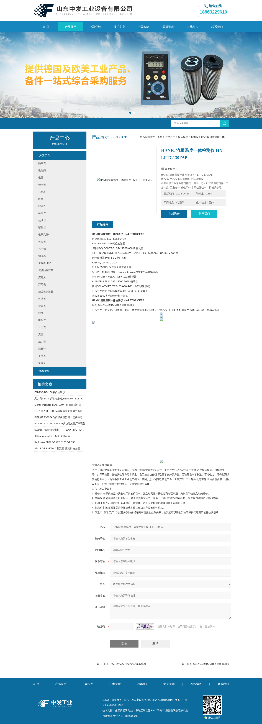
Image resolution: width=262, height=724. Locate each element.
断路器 (42, 227)
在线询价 (174, 213)
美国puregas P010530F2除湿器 (52, 436)
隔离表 (42, 163)
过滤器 (42, 298)
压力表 (42, 327)
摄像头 (42, 362)
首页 (159, 136)
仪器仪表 (183, 136)
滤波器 (42, 256)
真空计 (42, 334)
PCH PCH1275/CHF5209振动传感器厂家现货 (59, 423)
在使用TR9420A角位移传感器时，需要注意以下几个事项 (59, 417)
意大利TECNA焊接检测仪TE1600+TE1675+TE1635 (59, 398)
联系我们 (217, 26)
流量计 (42, 348)
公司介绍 (95, 26)
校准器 (42, 220)
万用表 (42, 284)
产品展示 (70, 26)
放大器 (42, 341)
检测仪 (194, 136)
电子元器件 (44, 234)
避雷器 (42, 305)
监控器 (42, 241)
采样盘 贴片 (45, 263)
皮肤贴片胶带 (45, 270)
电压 (40, 177)
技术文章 (119, 26)
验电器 (42, 184)
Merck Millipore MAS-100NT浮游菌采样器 (57, 404)
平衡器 (42, 355)
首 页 (46, 26)
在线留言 (192, 26)
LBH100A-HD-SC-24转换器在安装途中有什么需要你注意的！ (59, 411)
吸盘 (40, 198)
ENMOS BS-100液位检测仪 (49, 392)
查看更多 (44, 371)
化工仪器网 (121, 710)
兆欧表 (42, 191)
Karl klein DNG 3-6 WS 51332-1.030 (54, 442)
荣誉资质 (168, 26)
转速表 (42, 206)
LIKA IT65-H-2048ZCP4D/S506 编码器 (124, 664)
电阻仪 (42, 320)
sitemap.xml (131, 716)
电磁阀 (42, 170)
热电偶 (42, 248)
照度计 (42, 313)
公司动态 (144, 26)
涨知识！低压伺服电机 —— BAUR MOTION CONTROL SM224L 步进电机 (59, 429)
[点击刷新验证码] (145, 626)
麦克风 (42, 277)
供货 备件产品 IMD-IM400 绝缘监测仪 (208, 664)
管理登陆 (118, 716)
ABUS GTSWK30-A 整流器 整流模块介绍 (57, 448)
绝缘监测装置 (45, 291)
